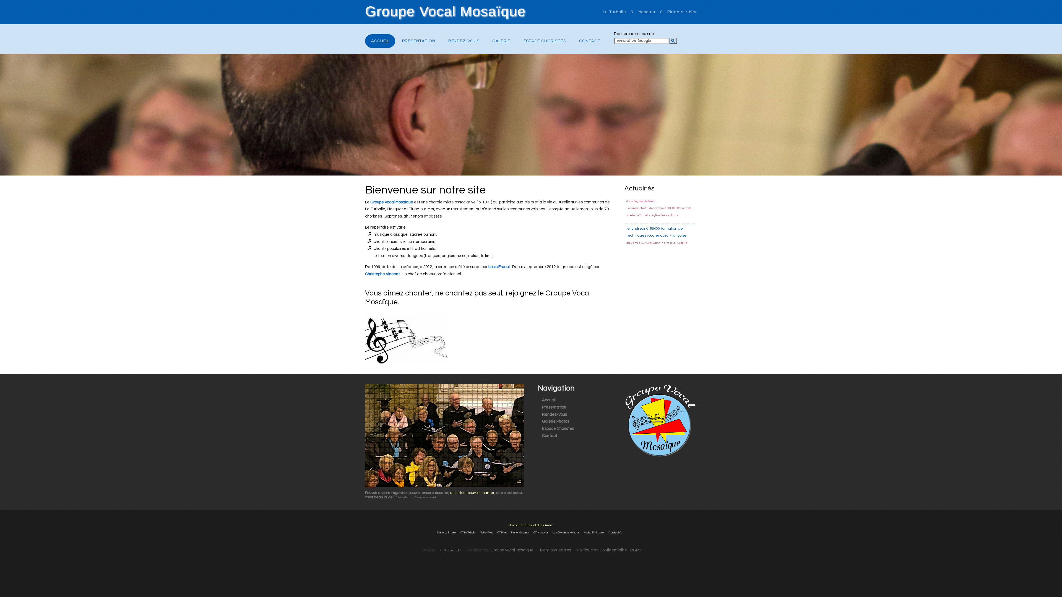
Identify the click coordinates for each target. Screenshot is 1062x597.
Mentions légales (555, 550)
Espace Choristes (545, 41)
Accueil (380, 41)
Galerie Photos (555, 421)
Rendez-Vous (464, 41)
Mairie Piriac (486, 532)
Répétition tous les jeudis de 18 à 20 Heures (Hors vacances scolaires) (657, 238)
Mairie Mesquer (520, 532)
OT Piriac (502, 532)
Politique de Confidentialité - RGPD (606, 550)
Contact (589, 41)
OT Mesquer (540, 532)
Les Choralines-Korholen (565, 532)
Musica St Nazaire (594, 532)
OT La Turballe (468, 532)
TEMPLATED (449, 550)
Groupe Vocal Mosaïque (445, 11)
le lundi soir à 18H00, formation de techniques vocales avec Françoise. (656, 207)
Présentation (418, 41)
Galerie (501, 41)
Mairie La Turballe (446, 532)
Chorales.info (615, 532)
